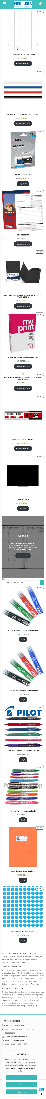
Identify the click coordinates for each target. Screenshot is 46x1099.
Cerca (4, 579)
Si (21, 1077)
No (21, 1084)
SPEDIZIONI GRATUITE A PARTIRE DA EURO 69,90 (21, 953)
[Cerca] (42, 582)
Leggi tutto (23, 184)
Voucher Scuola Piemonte (12, 988)
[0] (40, 3)
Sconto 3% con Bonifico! (11, 966)
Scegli (23, 639)
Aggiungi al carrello (23, 63)
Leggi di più (21, 1092)
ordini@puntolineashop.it (16, 1037)
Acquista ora (23, 555)
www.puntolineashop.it (14, 1040)
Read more (35, 984)
